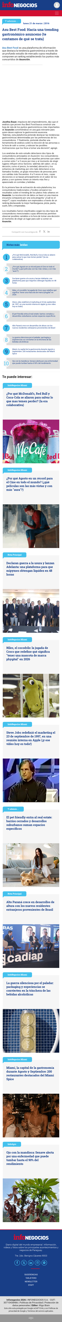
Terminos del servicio (36, 1311)
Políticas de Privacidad (31, 1302)
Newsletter (31, 1281)
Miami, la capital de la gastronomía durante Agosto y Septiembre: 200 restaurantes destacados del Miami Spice (33, 351)
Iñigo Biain (44, 1305)
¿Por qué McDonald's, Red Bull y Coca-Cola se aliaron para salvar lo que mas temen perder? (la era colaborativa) (33, 257)
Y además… (11, 21)
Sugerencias (31, 1274)
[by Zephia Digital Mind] (31, 1318)
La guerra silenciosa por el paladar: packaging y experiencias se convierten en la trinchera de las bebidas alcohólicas (31, 339)
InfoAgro (12, 1144)
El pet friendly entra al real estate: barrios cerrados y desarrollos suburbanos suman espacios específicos (33, 315)
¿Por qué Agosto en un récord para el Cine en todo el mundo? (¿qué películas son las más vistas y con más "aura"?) (34, 269)
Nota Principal (14, 554)
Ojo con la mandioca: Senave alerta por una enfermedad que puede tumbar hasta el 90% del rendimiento (35, 362)
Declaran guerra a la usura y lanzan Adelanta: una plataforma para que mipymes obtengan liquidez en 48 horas (34, 280)
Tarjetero (31, 1278)
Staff (31, 1285)
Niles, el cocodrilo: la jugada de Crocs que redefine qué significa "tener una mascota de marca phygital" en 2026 (34, 292)
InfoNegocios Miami (17, 385)
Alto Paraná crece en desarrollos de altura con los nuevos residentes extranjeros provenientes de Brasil (33, 327)
